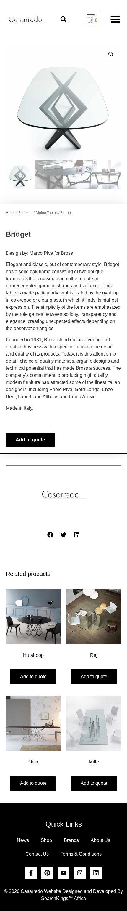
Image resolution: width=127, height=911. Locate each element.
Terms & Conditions (81, 853)
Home (11, 213)
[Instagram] (80, 873)
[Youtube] (63, 873)
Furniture (25, 213)
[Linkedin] (96, 873)
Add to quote (30, 439)
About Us (100, 840)
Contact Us (37, 853)
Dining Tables (46, 213)
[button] (63, 19)
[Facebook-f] (31, 873)
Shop (46, 840)
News (23, 840)
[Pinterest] (47, 873)
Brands (71, 840)
